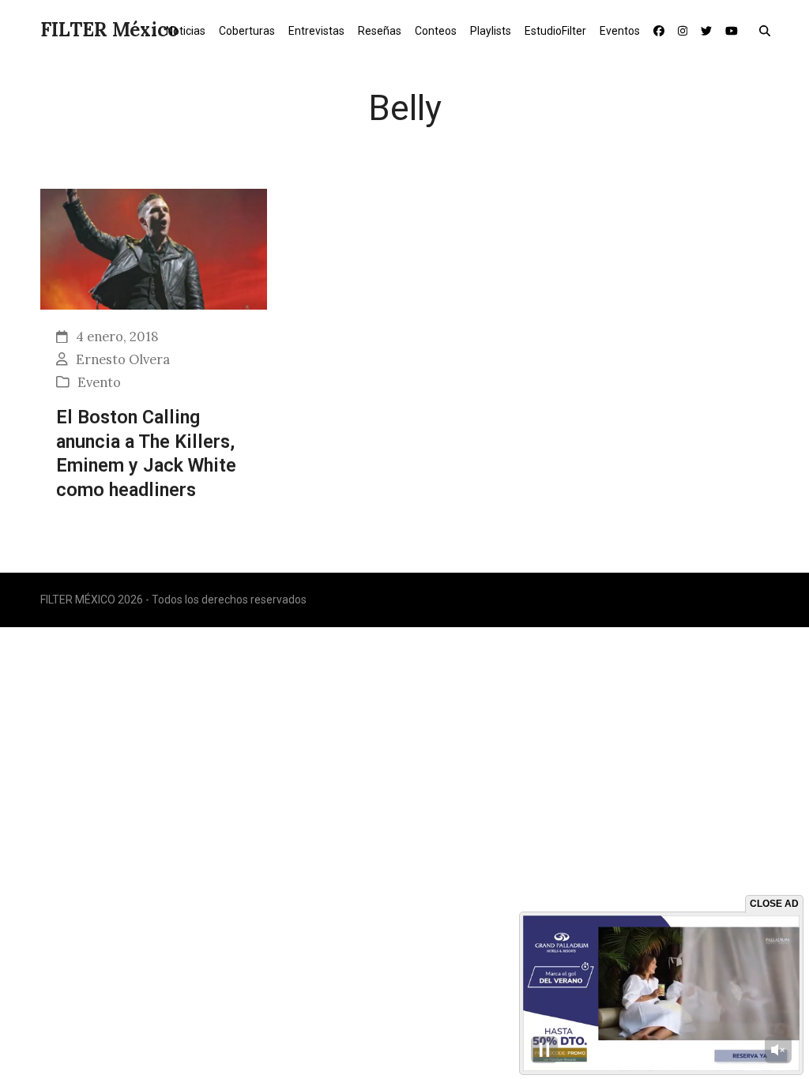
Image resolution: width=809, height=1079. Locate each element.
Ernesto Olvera (123, 359)
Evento (99, 382)
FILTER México (109, 29)
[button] (768, 30)
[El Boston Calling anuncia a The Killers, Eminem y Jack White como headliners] (153, 248)
